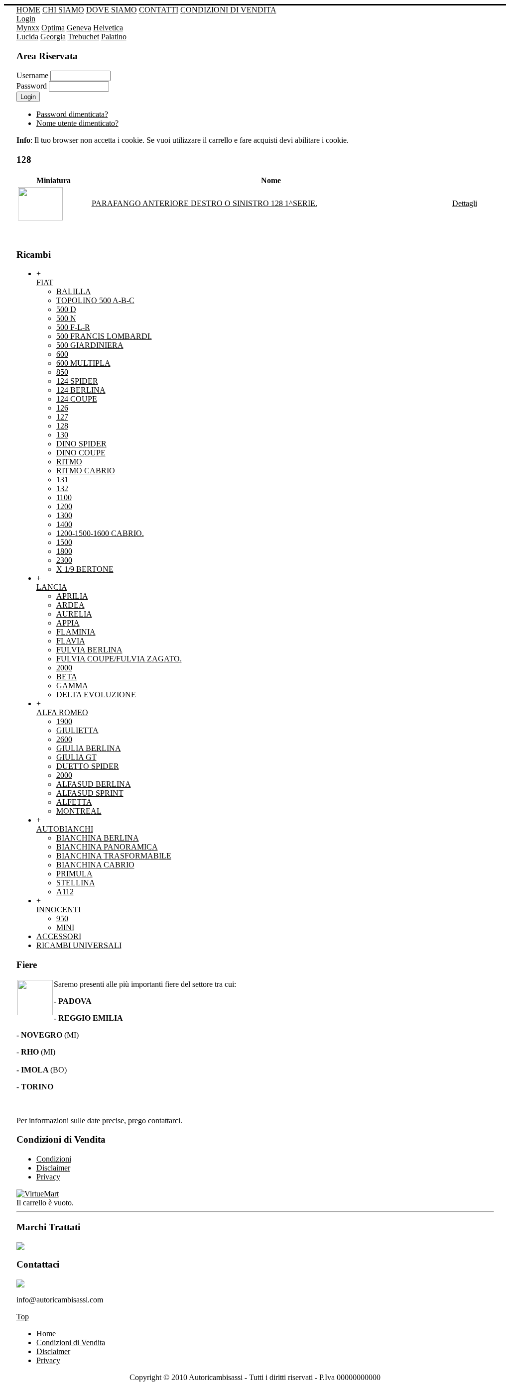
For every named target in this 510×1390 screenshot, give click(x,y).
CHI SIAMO (63, 9)
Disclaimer (53, 1351)
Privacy (48, 1360)
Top (22, 1316)
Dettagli (464, 203)
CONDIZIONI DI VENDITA (228, 9)
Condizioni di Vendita (70, 1342)
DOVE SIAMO (111, 9)
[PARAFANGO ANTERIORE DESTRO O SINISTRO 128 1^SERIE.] (40, 218)
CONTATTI (158, 9)
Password (31, 86)
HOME (28, 9)
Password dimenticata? (72, 114)
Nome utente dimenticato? (77, 123)
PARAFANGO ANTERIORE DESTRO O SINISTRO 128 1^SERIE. (204, 203)
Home (46, 1333)
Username (32, 75)
